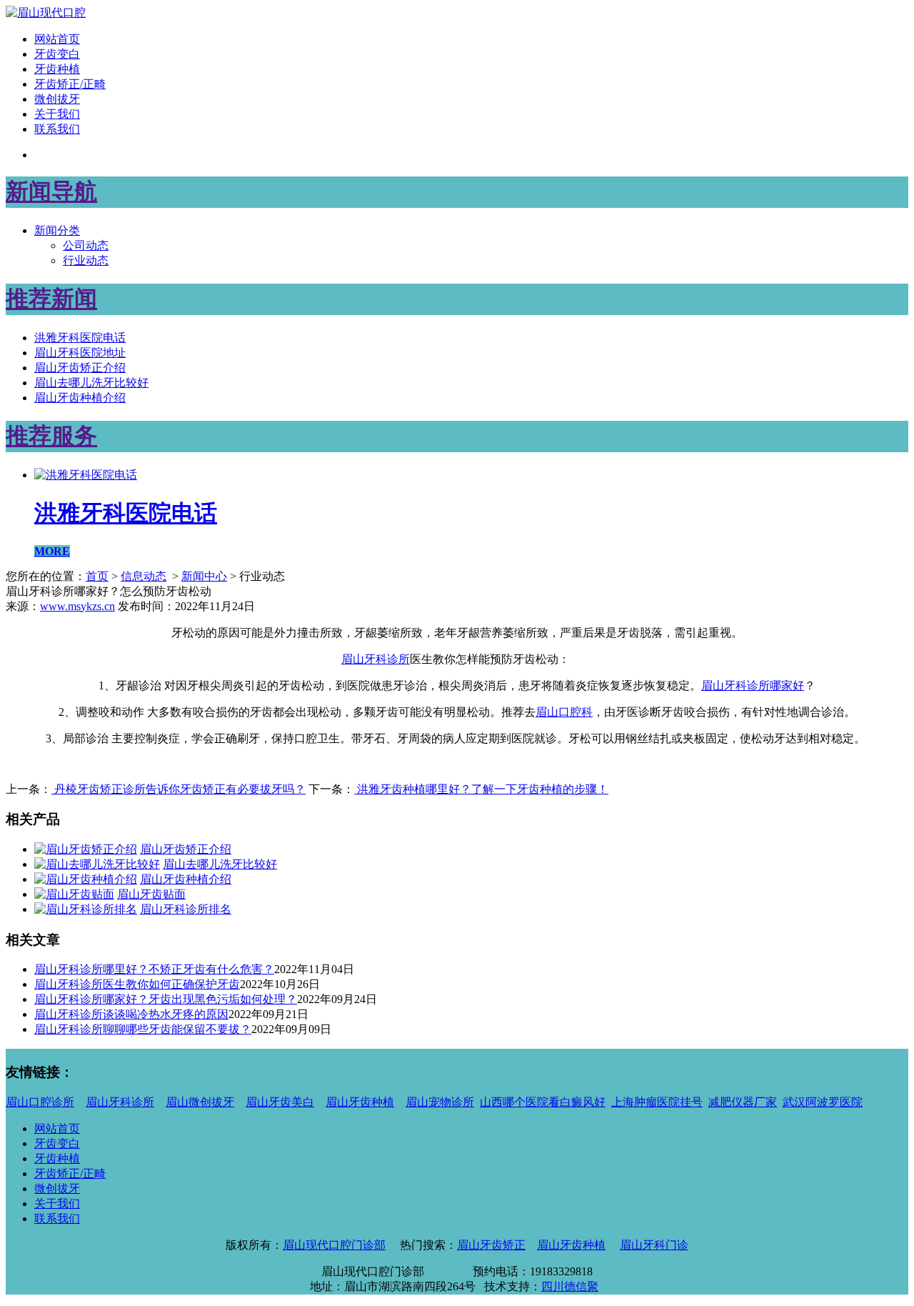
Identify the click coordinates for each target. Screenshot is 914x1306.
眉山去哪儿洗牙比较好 (91, 383)
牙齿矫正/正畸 (70, 84)
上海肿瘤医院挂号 (657, 1102)
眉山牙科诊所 (375, 659)
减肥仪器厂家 (742, 1102)
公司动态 (86, 245)
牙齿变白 (57, 54)
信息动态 (143, 576)
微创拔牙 (57, 99)
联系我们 (57, 129)
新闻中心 (204, 576)
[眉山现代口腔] (46, 12)
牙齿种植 (57, 69)
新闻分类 (57, 230)
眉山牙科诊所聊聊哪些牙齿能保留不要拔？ (142, 1029)
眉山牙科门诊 (654, 1245)
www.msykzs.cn (77, 606)
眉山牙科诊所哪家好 (752, 685)
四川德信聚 (569, 1286)
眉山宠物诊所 (440, 1102)
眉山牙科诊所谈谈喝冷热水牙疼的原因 (131, 1014)
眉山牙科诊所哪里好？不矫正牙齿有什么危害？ (154, 969)
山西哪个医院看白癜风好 (543, 1102)
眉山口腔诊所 (40, 1102)
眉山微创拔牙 (200, 1102)
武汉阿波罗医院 (823, 1102)
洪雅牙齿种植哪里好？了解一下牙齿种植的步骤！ (481, 789)
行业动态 (86, 260)
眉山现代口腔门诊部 (334, 1245)
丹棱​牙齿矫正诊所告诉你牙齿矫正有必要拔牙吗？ (178, 789)
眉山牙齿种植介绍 (80, 398)
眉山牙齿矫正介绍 (80, 368)
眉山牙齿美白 (280, 1102)
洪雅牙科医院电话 (80, 338)
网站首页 (57, 39)
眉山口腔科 (564, 712)
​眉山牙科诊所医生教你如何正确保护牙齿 (137, 984)
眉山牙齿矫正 (491, 1245)
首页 (97, 576)
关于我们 (57, 114)
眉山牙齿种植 (360, 1102)
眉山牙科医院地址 (80, 353)
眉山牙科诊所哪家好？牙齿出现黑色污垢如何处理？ (165, 999)
